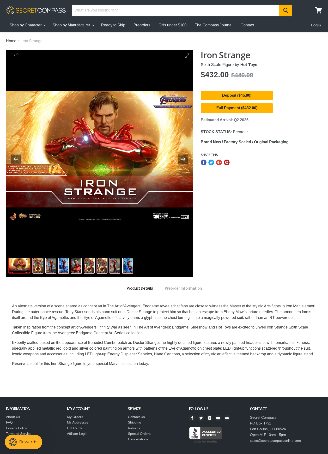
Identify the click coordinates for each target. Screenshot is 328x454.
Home (11, 41)
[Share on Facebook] (204, 162)
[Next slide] (183, 159)
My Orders (75, 417)
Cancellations (138, 439)
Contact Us (136, 417)
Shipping (134, 422)
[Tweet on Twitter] (211, 162)
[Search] (285, 10)
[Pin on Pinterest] (227, 162)
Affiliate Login (77, 434)
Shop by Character (26, 25)
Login (316, 25)
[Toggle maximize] (187, 55)
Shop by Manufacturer (72, 25)
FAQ (9, 422)
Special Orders (139, 434)
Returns (134, 428)
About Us (13, 417)
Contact (247, 25)
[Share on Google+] (219, 162)
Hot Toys (248, 64)
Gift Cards (74, 428)
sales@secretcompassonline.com (275, 440)
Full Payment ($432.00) (236, 108)
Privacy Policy (16, 428)
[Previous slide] (16, 159)
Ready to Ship (113, 25)
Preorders (142, 25)
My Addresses (77, 422)
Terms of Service (18, 434)
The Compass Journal (213, 25)
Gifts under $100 (172, 25)
